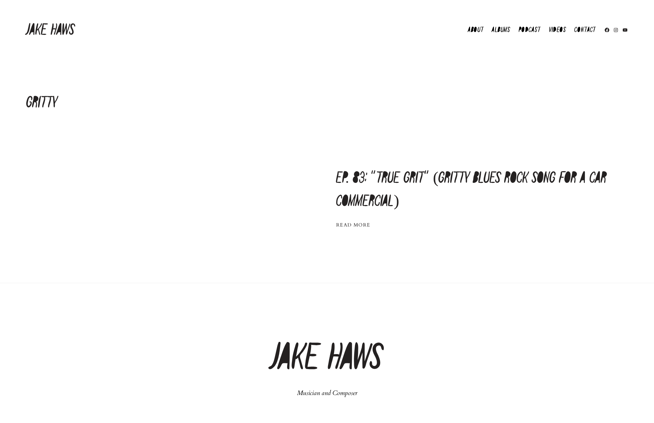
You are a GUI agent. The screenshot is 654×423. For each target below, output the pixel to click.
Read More (353, 225)
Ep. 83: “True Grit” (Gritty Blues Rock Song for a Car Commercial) (471, 189)
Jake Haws (50, 30)
